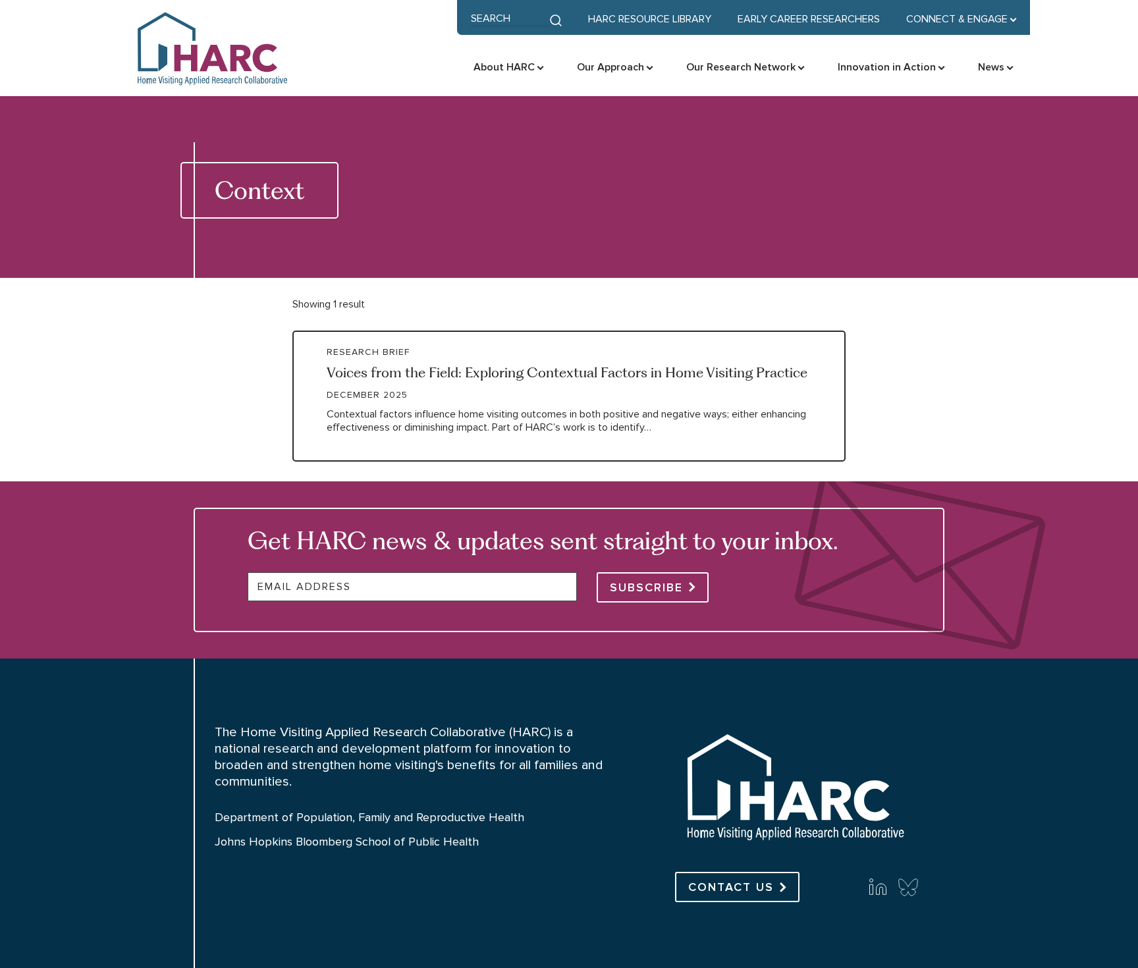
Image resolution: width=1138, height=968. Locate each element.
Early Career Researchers (809, 19)
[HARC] (794, 845)
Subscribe (646, 587)
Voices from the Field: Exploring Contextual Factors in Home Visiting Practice (567, 372)
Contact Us (731, 887)
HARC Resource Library (649, 19)
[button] (961, 19)
